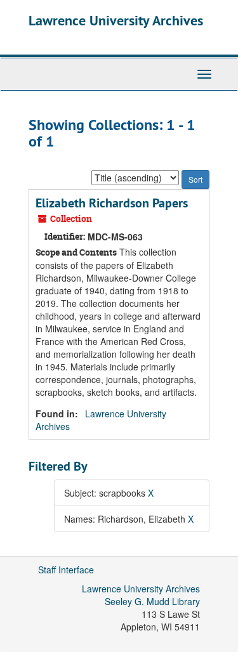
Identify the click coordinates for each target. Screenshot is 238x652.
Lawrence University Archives (116, 20)
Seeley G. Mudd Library (152, 601)
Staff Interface (66, 569)
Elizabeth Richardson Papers (112, 203)
